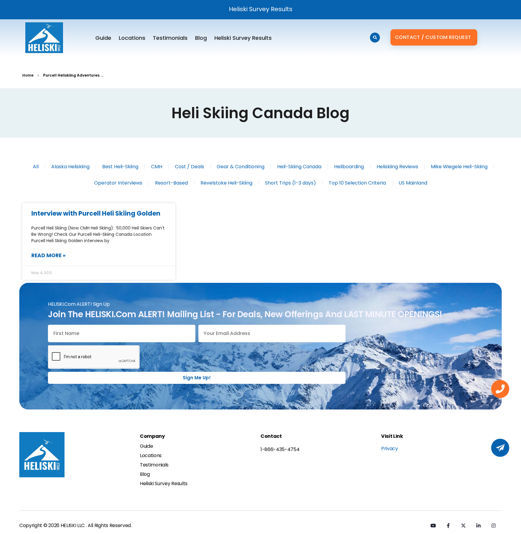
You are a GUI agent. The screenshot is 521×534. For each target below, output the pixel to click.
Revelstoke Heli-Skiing (226, 182)
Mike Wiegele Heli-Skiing (459, 166)
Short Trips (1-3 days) (290, 182)
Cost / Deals (189, 166)
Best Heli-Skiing (120, 166)
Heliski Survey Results (260, 9)
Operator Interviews (118, 182)
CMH (156, 166)
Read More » (48, 255)
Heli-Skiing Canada (299, 166)
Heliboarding (349, 166)
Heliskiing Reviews (397, 166)
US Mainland (413, 182)
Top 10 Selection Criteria (357, 182)
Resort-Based (171, 182)
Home (27, 75)
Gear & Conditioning (240, 166)
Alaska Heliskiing (70, 166)
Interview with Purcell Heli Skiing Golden (95, 213)
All (36, 166)
